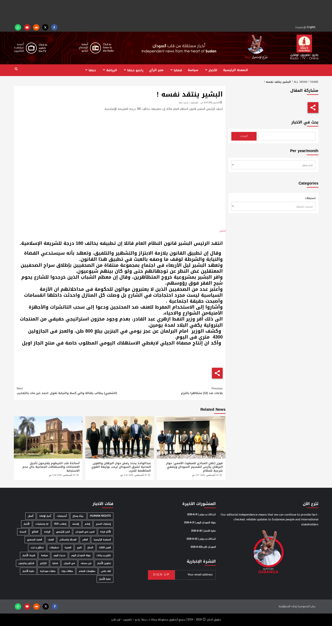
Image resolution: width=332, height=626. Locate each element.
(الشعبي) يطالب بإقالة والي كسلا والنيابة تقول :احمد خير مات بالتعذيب (67, 390)
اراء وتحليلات (41, 524)
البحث (243, 136)
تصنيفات (310, 198)
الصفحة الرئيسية (235, 70)
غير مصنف (86, 563)
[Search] (16, 69)
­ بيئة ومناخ (78, 516)
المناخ (90, 547)
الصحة (23, 532)
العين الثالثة (105, 547)
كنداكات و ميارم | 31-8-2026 (201, 515)
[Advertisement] (166, 11)
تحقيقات (54, 547)
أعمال (30, 516)
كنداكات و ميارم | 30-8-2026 (201, 539)
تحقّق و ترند (37, 547)
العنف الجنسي (34, 539)
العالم (85, 539)
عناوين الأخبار (104, 563)
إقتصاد (75, 524)
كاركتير (43, 563)
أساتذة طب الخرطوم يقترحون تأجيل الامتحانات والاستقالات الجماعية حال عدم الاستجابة (51, 466)
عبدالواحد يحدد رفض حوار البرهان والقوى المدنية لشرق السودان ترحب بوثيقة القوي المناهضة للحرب (121, 466)
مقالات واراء (67, 571)
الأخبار (212, 70)
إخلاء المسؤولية (288, 606)
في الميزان (69, 563)
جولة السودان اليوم (81, 555)
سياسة (193, 70)
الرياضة (111, 70)
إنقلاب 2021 (60, 524)
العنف (51, 539)
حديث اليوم (60, 555)
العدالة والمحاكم (68, 539)
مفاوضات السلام (87, 571)
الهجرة (68, 547)
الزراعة (47, 532)
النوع (79, 547)
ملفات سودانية (48, 571)
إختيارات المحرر (103, 524)
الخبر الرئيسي (63, 532)
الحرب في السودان (85, 532)
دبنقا (92, 70)
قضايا (178, 70)
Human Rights (100, 516)
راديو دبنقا (135, 70)
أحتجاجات (62, 516)
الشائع (35, 532)
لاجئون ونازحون (26, 563)
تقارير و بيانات (103, 555)
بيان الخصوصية (306, 606)
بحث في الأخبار (304, 122)
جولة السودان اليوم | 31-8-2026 (200, 523)
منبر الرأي (156, 70)
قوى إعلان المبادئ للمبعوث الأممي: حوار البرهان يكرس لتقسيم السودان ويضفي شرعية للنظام (194, 466)
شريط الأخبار (28, 555)
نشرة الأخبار (28, 571)
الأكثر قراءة (105, 532)
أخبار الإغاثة (45, 516)
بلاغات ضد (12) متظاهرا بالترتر (202, 390)
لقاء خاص (106, 571)
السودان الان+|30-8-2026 (203, 547)
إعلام (87, 524)
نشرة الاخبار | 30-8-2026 (203, 531)
